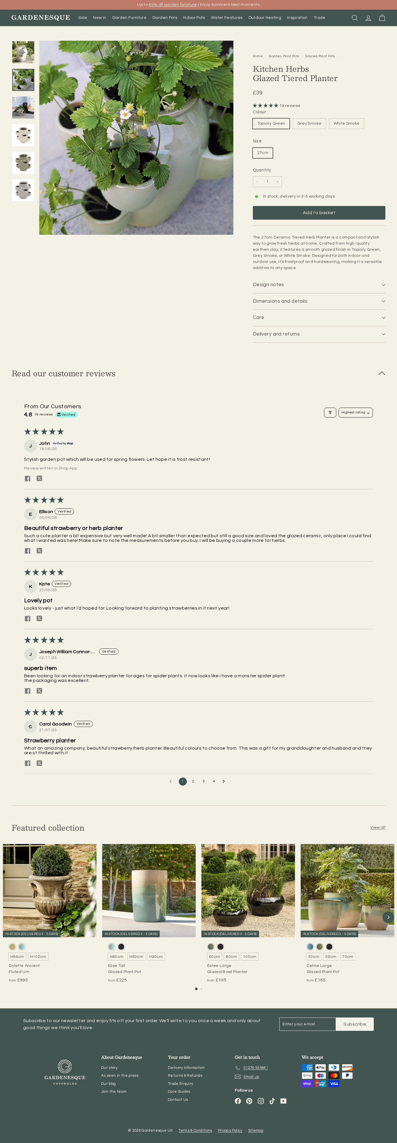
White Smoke (347, 123)
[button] (266, 106)
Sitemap (255, 1130)
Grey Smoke (309, 123)
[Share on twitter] (39, 478)
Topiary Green (271, 123)
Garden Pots (164, 18)
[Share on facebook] (27, 478)
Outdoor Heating (264, 18)
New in (99, 18)
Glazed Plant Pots (320, 56)
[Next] (388, 917)
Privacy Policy (230, 1130)
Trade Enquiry (180, 1084)
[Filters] (330, 413)
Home (258, 56)
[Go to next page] (225, 781)
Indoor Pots (194, 18)
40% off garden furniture (173, 5)
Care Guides (179, 1092)
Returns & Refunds (185, 1076)
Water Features (227, 18)
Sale (82, 18)
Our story (109, 1068)
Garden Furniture (129, 18)
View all (377, 827)
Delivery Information (186, 1068)
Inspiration (297, 18)
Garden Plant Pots (284, 56)
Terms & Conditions (195, 1130)
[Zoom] (136, 138)
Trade (320, 18)
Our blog (108, 1084)
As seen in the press (119, 1076)
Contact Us (178, 1100)
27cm (262, 153)
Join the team (114, 1092)
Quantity (262, 170)
